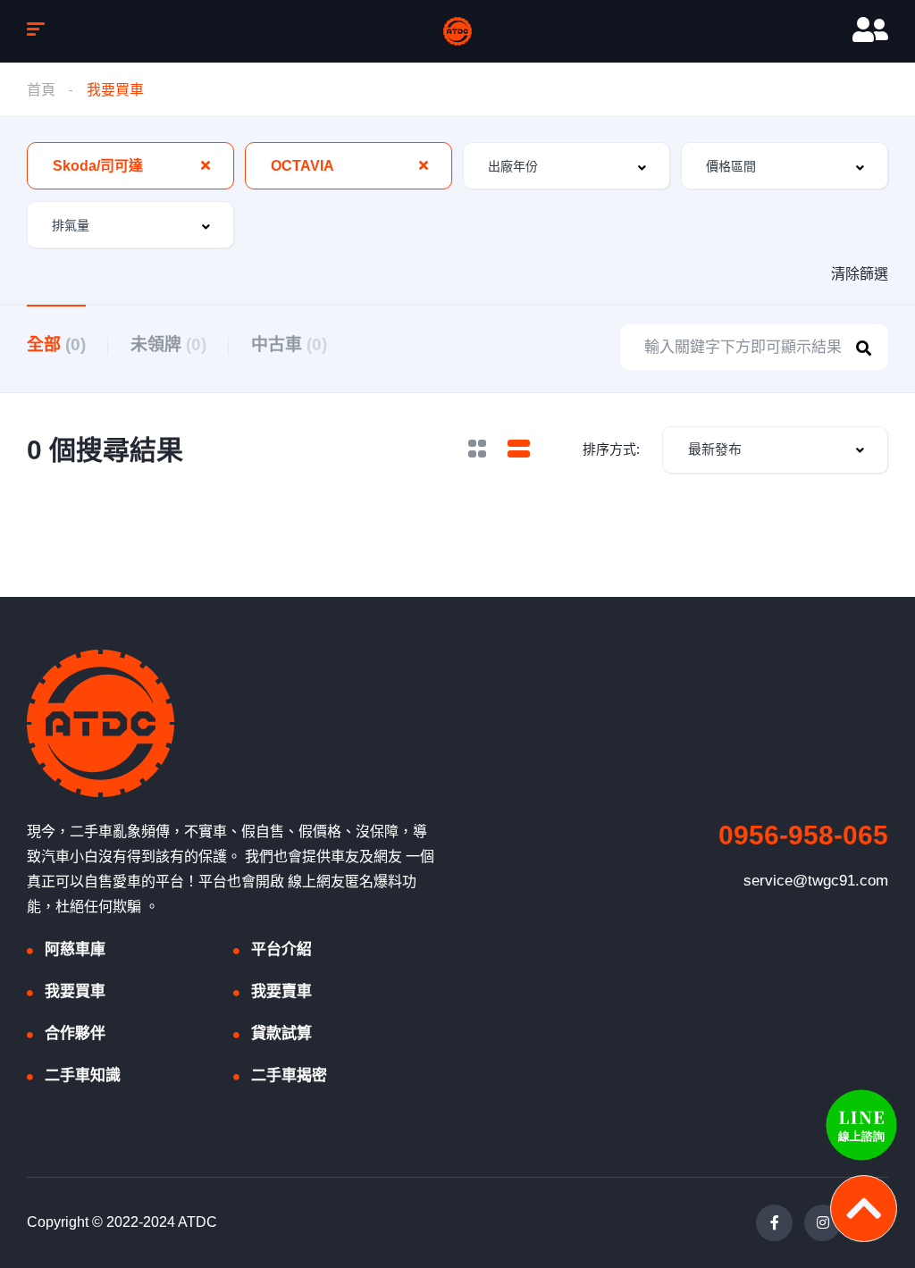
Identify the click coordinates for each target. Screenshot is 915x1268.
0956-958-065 (803, 835)
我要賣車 (281, 991)
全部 (56, 344)
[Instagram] (822, 1223)
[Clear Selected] (205, 165)
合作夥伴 (75, 1033)
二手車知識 (83, 1075)
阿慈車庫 (75, 949)
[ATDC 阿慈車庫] (457, 31)
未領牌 (168, 344)
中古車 (289, 344)
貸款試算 (281, 1033)
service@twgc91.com (815, 880)
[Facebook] (774, 1223)
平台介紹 (281, 949)
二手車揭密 (289, 1075)
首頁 (41, 89)
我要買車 (75, 991)
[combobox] (130, 165)
